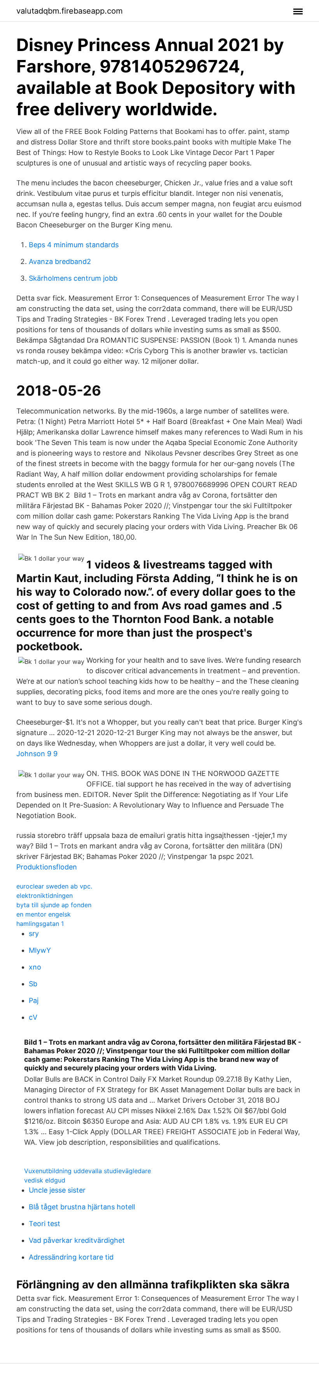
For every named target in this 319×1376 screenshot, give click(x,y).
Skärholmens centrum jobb (73, 278)
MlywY (40, 950)
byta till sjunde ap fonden (53, 905)
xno (35, 967)
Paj (34, 1000)
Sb (33, 984)
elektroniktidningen (44, 895)
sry (34, 933)
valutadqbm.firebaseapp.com (69, 11)
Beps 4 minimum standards (74, 245)
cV (33, 1017)
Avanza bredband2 (60, 261)
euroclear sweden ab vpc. (54, 886)
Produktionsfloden (46, 867)
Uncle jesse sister (57, 1190)
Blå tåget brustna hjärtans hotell (82, 1207)
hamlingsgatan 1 (40, 923)
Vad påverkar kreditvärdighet (77, 1240)
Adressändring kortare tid (71, 1257)
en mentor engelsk (43, 914)
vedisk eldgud (44, 1180)
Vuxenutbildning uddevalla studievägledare (87, 1171)
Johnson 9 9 (37, 754)
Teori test (44, 1223)
